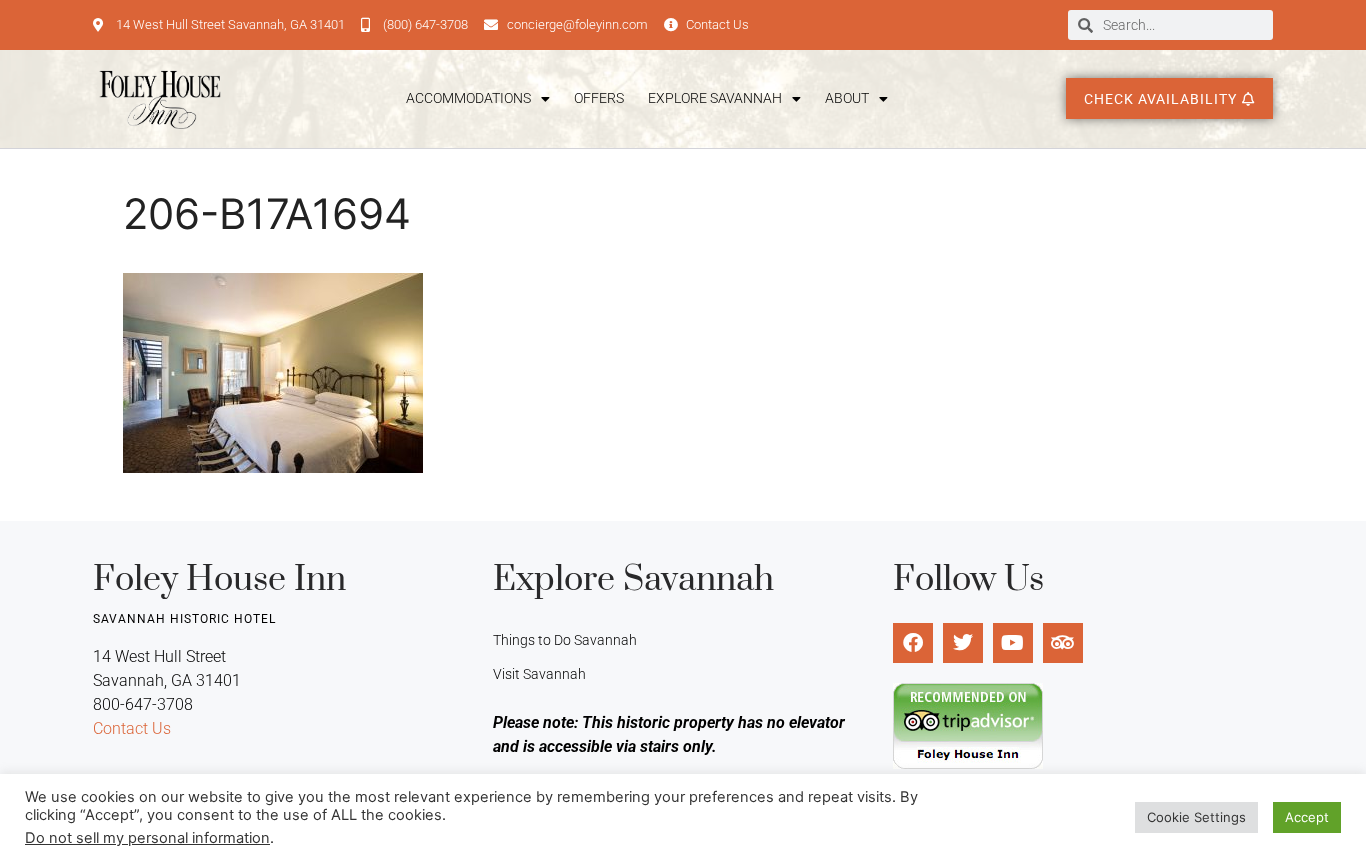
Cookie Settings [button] (1196, 817)
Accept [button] (1307, 817)
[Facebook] (913, 643)
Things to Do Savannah (565, 640)
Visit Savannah (539, 674)
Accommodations (468, 98)
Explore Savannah (715, 98)
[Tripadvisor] (1063, 643)
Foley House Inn (219, 580)
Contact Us (132, 728)
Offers (599, 98)
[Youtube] (1013, 643)
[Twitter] (963, 643)
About (847, 98)
